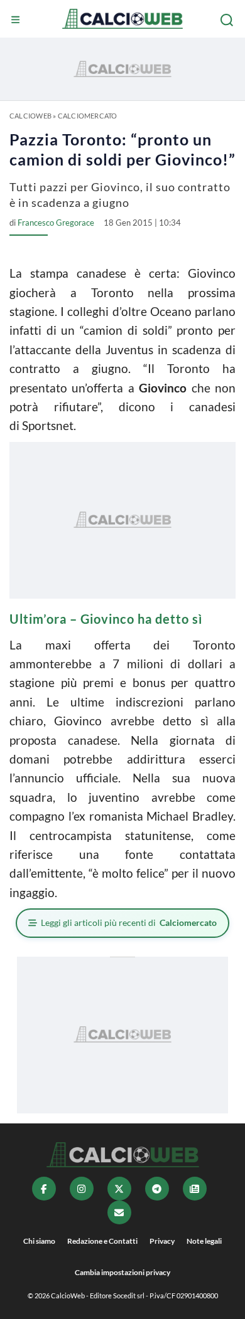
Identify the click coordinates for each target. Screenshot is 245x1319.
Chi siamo (39, 1241)
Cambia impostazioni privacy (122, 1272)
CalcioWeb (30, 116)
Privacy (162, 1241)
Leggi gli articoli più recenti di (129, 922)
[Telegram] (157, 1189)
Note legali (204, 1241)
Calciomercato (87, 116)
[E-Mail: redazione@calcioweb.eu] (119, 1212)
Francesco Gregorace (56, 223)
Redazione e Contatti (102, 1241)
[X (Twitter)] (119, 1189)
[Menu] (17, 20)
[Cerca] (228, 20)
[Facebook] (44, 1189)
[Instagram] (82, 1189)
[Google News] (195, 1189)
